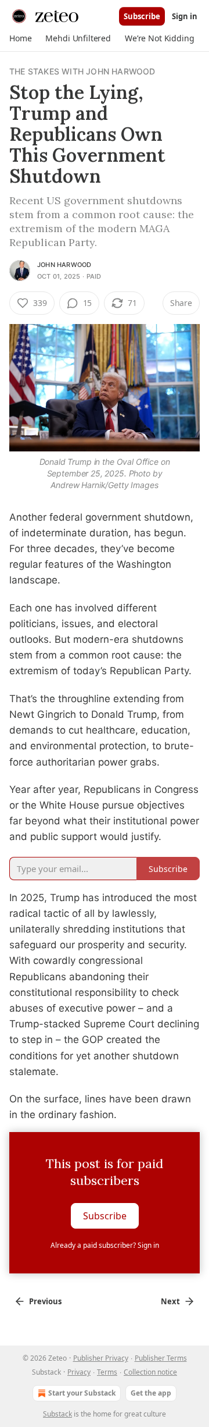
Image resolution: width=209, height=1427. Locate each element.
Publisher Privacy (100, 1358)
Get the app (151, 1393)
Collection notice (150, 1372)
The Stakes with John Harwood (82, 71)
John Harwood (64, 265)
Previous (45, 1301)
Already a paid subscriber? (105, 1245)
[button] (20, 38)
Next (170, 1301)
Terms (107, 1372)
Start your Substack (82, 1393)
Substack (57, 1414)
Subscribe (142, 16)
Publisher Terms (161, 1358)
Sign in (184, 16)
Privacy (79, 1372)
